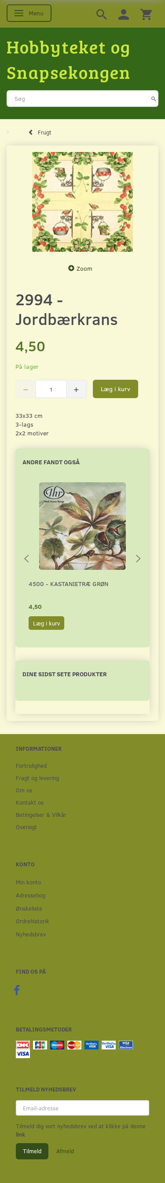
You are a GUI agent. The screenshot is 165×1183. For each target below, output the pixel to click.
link (20, 1134)
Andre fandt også (51, 462)
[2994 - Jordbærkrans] (82, 202)
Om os (24, 790)
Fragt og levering (37, 777)
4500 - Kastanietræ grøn (68, 583)
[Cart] (146, 14)
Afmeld (65, 1151)
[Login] (124, 14)
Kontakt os (30, 802)
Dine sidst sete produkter (64, 674)
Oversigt (26, 826)
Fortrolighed (31, 765)
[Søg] (153, 98)
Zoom (84, 268)
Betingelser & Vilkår (41, 814)
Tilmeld (32, 1151)
